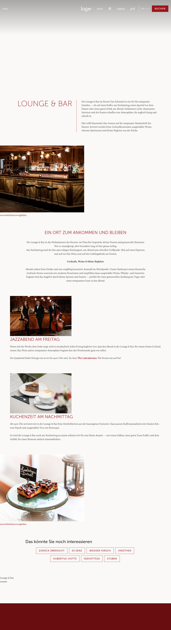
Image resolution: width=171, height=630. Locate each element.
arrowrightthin (19, 215)
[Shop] (110, 8)
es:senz (77, 550)
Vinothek (124, 550)
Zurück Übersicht (52, 550)
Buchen (160, 8)
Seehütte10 (92, 558)
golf (132, 8)
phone (100, 8)
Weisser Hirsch (100, 550)
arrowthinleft (6, 215)
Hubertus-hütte (65, 558)
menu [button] (5, 9)
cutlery (121, 8)
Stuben (112, 558)
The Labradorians (87, 358)
